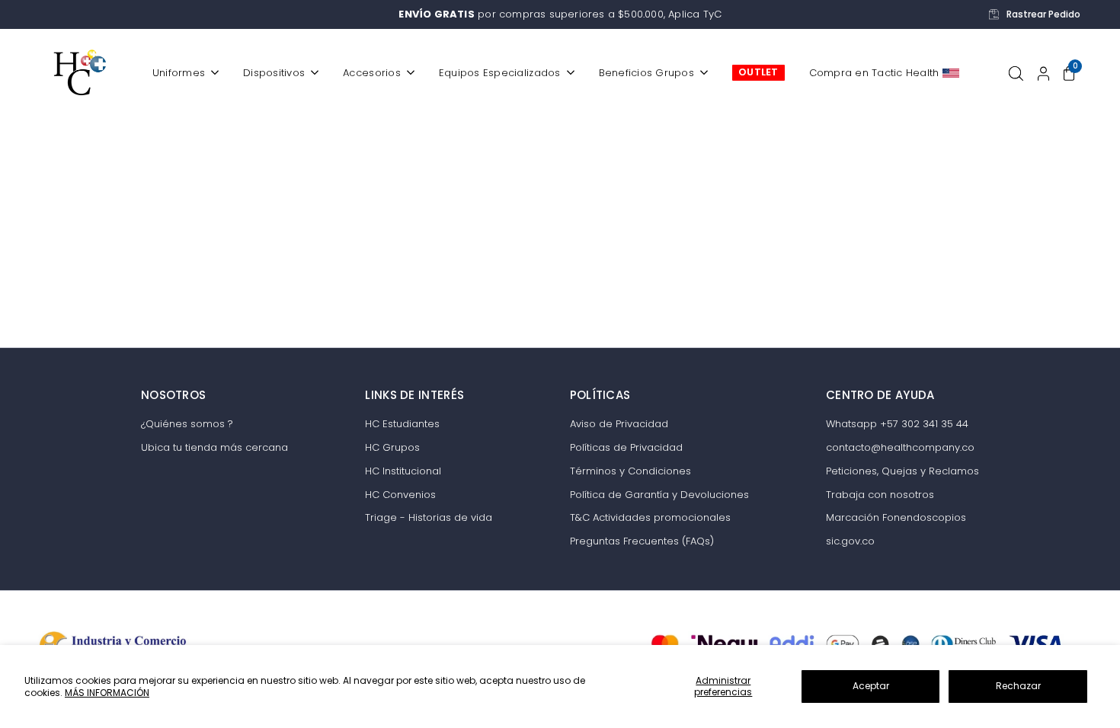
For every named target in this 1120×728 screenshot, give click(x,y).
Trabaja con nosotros (880, 494)
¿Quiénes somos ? (187, 424)
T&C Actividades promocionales (650, 517)
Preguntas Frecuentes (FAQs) (642, 541)
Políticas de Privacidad (626, 447)
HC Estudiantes (402, 424)
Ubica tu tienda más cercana (214, 447)
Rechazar (1018, 685)
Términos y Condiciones (630, 471)
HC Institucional (403, 471)
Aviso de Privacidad (619, 424)
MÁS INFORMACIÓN (107, 692)
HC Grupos (392, 447)
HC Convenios (400, 494)
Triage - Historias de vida (428, 517)
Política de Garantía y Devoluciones (659, 494)
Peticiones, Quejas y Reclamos (902, 471)
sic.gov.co (850, 541)
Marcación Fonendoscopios (896, 517)
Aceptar (871, 685)
